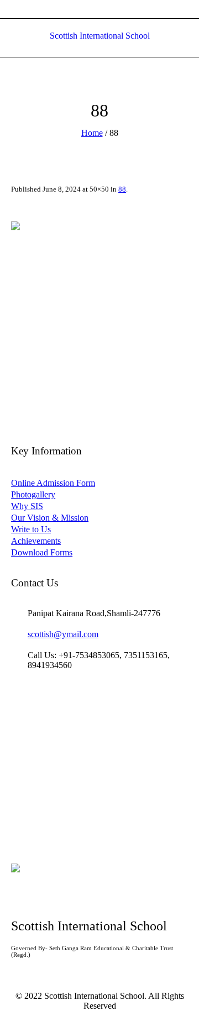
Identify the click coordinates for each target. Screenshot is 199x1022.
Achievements (36, 541)
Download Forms (41, 552)
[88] (99, 309)
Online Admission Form (53, 483)
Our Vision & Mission (49, 517)
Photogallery (33, 494)
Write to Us (31, 529)
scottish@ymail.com (63, 634)
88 (122, 189)
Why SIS (27, 506)
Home (92, 132)
